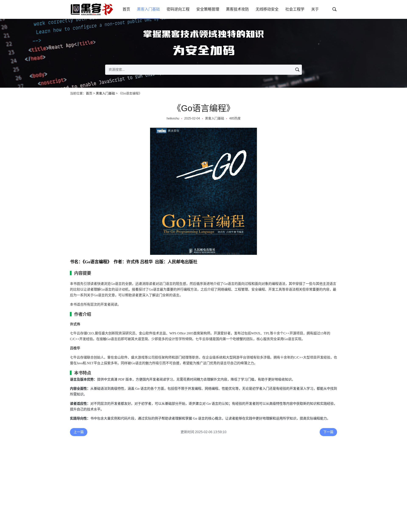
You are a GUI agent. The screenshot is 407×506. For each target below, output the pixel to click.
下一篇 (328, 432)
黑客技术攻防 (237, 9)
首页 (126, 9)
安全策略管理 (207, 9)
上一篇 (79, 432)
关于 (315, 9)
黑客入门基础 (148, 9)
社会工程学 (294, 9)
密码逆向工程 (178, 9)
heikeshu (173, 118)
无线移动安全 (267, 9)
